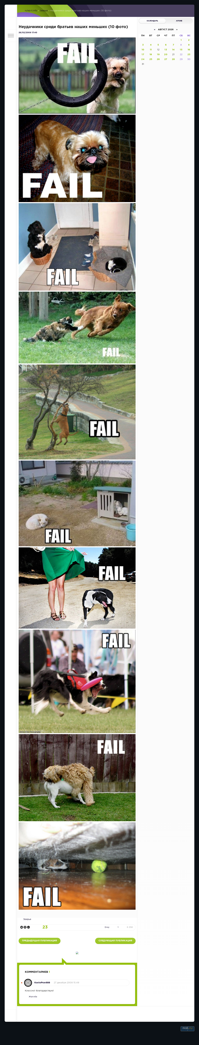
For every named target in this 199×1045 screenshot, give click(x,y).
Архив (179, 21)
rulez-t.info (31, 11)
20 (165, 54)
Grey (107, 927)
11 (151, 50)
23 (188, 54)
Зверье (44, 11)
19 (158, 54)
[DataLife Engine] (11, 11)
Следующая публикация (115, 941)
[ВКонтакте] (21, 927)
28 (173, 59)
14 (173, 50)
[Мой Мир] (28, 927)
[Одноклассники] (25, 927)
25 (150, 59)
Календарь (152, 21)
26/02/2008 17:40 (28, 32)
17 (143, 54)
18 (151, 54)
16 (189, 50)
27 (165, 59)
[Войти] (11, 23)
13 (165, 50)
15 (181, 50)
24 (142, 59)
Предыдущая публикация (39, 941)
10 (143, 50)
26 (158, 59)
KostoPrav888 (42, 983)
